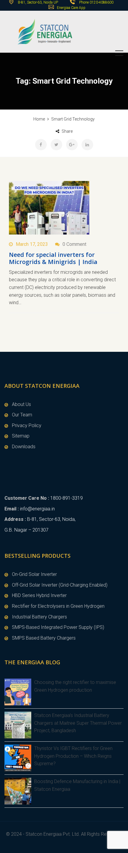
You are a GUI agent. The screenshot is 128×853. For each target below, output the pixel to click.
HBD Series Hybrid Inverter (39, 595)
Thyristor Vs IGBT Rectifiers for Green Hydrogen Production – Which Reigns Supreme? (73, 756)
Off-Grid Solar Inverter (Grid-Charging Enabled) (59, 585)
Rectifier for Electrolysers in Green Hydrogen (58, 606)
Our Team (22, 415)
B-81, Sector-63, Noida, (51, 519)
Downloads (23, 446)
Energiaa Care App (71, 8)
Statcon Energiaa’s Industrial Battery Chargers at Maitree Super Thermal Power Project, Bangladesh (78, 723)
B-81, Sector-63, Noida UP (37, 2)
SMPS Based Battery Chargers (44, 638)
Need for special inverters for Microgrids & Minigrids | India (53, 258)
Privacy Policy (26, 425)
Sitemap (20, 436)
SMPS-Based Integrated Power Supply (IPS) (58, 627)
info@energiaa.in (37, 509)
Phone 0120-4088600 (96, 2)
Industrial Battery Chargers (39, 617)
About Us (21, 404)
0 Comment (74, 244)
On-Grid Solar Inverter (34, 574)
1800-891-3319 (66, 498)
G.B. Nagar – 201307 (26, 530)
